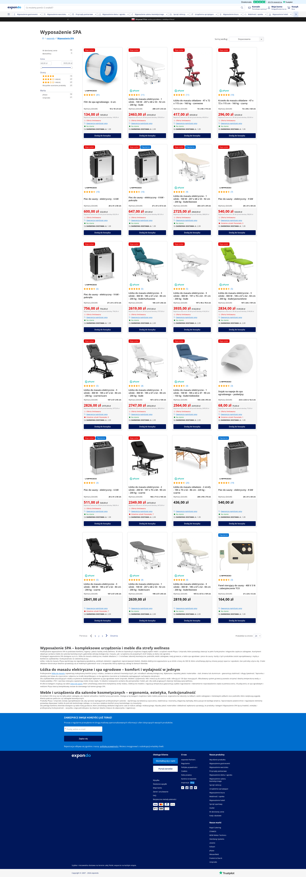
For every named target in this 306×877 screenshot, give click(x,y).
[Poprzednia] (91, 636)
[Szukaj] (242, 7)
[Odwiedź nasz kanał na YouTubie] (182, 788)
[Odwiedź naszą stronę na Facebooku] (187, 788)
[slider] (41, 67)
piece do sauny (76, 684)
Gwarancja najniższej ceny (97, 123)
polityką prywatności (109, 746)
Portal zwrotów (165, 768)
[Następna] (106, 635)
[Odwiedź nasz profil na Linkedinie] (191, 788)
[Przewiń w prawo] (238, 19)
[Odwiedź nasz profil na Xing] (195, 788)
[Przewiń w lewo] (68, 19)
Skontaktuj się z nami (165, 761)
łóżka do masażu (58, 673)
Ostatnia (114, 635)
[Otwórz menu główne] (9, 14)
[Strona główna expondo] (43, 38)
